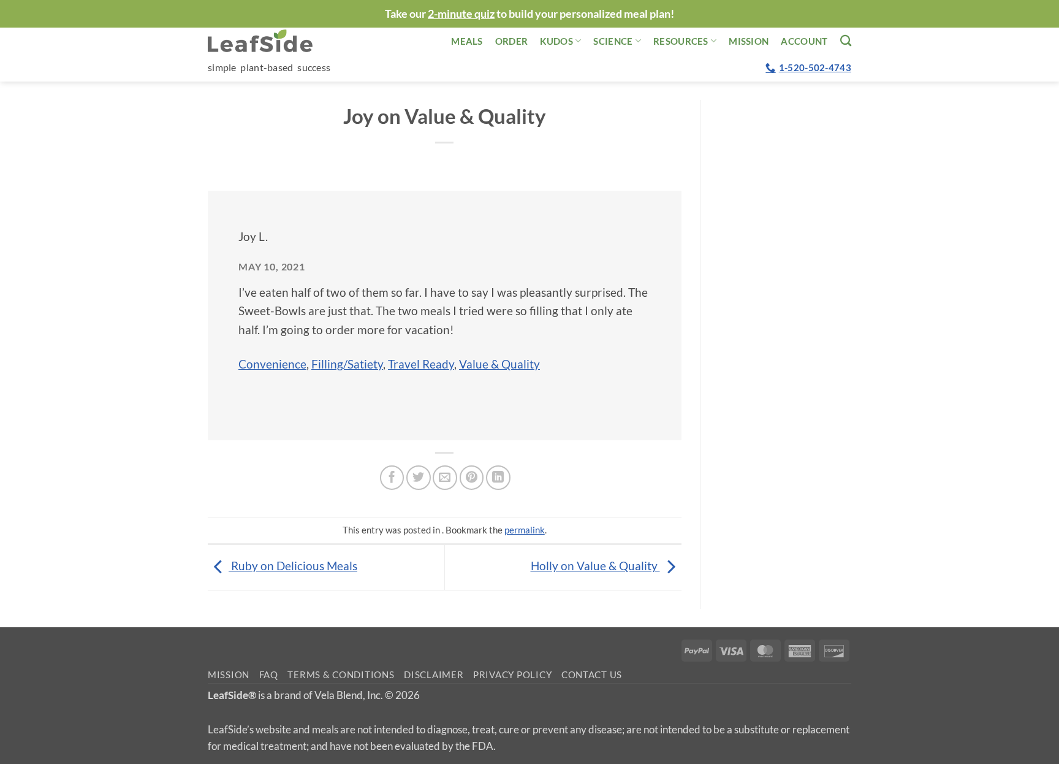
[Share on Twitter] (418, 477)
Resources (680, 41)
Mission (749, 41)
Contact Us (591, 675)
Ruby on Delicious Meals (293, 566)
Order (511, 41)
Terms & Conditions (340, 675)
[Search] (845, 40)
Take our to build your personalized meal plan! (529, 13)
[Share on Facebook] (392, 477)
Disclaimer (433, 675)
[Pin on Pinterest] (472, 477)
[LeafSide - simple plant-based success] (269, 41)
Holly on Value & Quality (595, 566)
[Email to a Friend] (445, 477)
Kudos (556, 41)
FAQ (268, 675)
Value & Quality (499, 364)
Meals (467, 41)
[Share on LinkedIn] (498, 477)
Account (804, 41)
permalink (524, 529)
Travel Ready (421, 364)
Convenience (272, 364)
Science (612, 41)
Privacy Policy (512, 675)
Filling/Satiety (347, 364)
